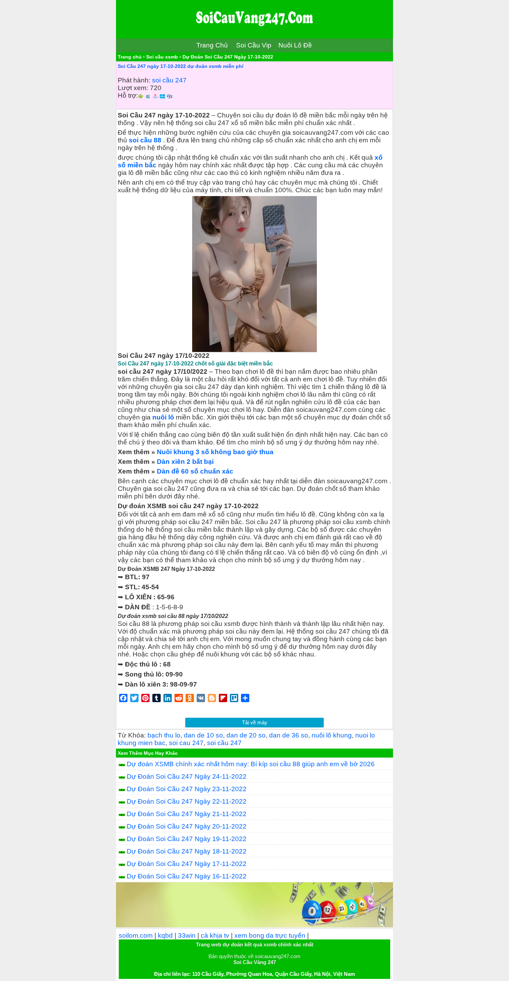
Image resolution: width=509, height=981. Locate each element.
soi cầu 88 (145, 140)
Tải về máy (254, 722)
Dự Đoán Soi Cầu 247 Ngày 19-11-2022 (187, 838)
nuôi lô (163, 417)
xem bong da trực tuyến (269, 935)
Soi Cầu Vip (253, 45)
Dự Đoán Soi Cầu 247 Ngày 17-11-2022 (187, 863)
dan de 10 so (203, 735)
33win (187, 935)
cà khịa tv (215, 935)
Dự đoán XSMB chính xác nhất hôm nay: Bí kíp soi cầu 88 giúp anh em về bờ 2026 (251, 764)
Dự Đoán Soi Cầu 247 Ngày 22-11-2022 (187, 801)
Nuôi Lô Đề (295, 45)
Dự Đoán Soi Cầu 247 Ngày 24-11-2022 (187, 776)
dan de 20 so (246, 735)
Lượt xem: (133, 87)
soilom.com (136, 935)
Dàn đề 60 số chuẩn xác (195, 471)
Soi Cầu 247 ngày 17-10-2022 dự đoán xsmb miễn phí (180, 66)
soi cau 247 (186, 742)
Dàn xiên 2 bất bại (185, 461)
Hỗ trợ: (128, 95)
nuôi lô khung (332, 735)
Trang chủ (130, 57)
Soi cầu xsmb (162, 57)
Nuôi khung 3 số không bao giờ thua (215, 452)
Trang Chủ (212, 45)
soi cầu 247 (169, 80)
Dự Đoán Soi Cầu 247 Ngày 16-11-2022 (187, 876)
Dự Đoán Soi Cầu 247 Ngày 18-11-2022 (187, 851)
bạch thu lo (164, 735)
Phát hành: (134, 80)
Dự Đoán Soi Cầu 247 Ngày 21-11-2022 (187, 814)
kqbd (165, 935)
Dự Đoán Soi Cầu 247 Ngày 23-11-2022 (187, 789)
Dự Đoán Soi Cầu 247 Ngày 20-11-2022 (187, 826)
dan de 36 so (288, 735)
